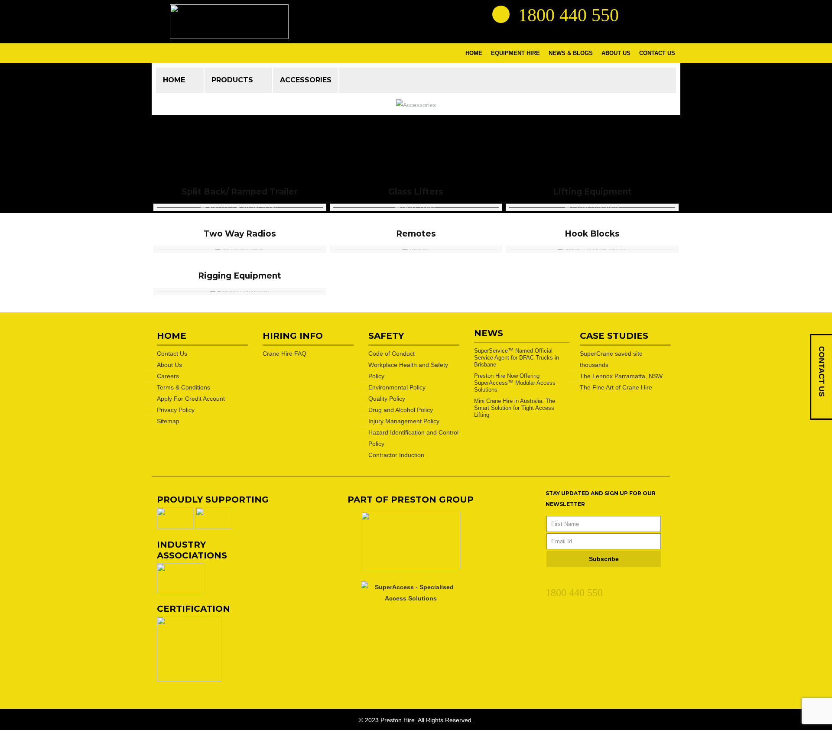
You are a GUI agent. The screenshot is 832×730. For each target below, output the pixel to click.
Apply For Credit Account (191, 398)
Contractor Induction (396, 454)
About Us (169, 364)
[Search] (501, 14)
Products (232, 80)
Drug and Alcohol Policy (400, 409)
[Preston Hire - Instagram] (666, 14)
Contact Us (172, 353)
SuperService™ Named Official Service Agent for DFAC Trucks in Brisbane (516, 357)
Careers (168, 376)
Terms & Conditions (183, 387)
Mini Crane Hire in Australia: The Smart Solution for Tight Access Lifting (514, 408)
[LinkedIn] (550, 580)
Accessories (306, 80)
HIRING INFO (293, 336)
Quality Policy (386, 398)
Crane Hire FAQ (284, 353)
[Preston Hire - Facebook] (650, 14)
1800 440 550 (574, 592)
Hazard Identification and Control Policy (413, 438)
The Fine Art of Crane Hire (616, 387)
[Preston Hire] (229, 21)
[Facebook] (566, 580)
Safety (386, 336)
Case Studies (614, 336)
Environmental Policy (397, 387)
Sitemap (168, 421)
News (488, 333)
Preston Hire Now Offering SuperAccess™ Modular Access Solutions (515, 383)
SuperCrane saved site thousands (611, 359)
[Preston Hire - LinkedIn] (635, 14)
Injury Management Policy (403, 421)
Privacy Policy (176, 409)
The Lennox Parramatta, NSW (621, 376)
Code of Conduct (391, 353)
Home (174, 80)
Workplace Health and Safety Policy (408, 370)
